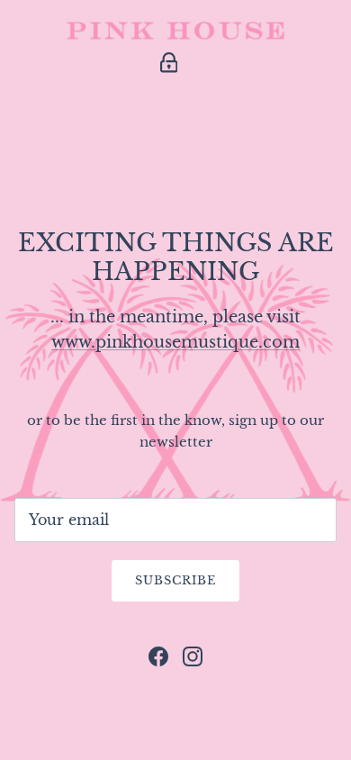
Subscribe (175, 580)
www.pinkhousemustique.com (175, 342)
